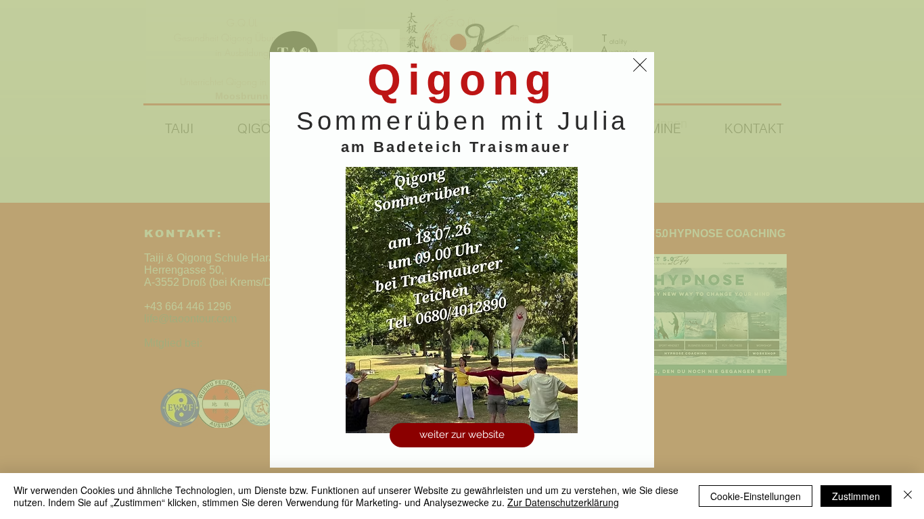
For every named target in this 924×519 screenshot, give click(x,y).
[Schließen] (908, 496)
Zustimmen (856, 496)
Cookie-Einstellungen (755, 496)
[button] (640, 65)
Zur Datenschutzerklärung (563, 502)
